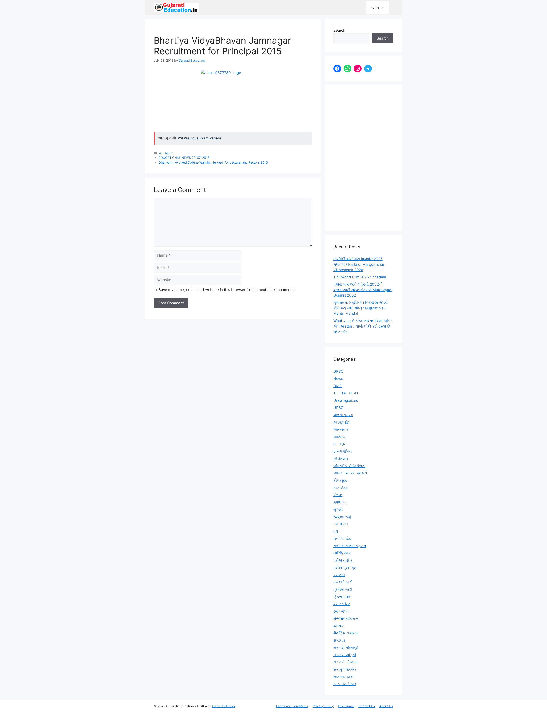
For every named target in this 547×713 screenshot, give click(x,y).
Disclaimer (346, 706)
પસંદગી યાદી (343, 582)
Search (339, 30)
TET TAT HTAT (346, 393)
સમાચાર (339, 640)
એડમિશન (340, 458)
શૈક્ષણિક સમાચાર (346, 633)
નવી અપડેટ (166, 153)
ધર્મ (335, 531)
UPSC (338, 408)
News (338, 378)
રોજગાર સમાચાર (345, 618)
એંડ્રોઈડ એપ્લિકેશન (349, 466)
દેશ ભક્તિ (340, 524)
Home (374, 7)
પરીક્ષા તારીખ (342, 560)
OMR (337, 386)
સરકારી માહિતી (344, 655)
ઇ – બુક (339, 444)
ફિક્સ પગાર (342, 597)
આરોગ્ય (339, 437)
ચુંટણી (338, 509)
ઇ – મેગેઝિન (342, 451)
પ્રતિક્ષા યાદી (342, 589)
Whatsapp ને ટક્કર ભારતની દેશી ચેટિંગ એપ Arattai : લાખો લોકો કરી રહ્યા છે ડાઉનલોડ (363, 326)
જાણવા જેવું (342, 517)
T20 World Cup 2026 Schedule (359, 277)
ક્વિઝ (337, 495)
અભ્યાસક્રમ (343, 415)
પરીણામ (339, 575)
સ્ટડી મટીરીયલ (344, 684)
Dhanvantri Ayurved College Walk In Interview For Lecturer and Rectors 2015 (213, 162)
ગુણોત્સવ (340, 502)
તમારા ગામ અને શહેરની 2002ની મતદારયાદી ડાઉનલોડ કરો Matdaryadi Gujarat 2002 (362, 289)
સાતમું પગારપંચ (344, 669)
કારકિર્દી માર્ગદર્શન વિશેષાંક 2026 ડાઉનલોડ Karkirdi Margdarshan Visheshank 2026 (359, 264)
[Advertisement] (363, 158)
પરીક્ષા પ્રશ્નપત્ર (344, 567)
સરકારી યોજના (345, 662)
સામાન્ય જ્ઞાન (343, 677)
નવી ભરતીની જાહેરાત (349, 546)
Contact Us (366, 706)
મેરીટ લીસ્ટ (341, 604)
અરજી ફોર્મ (341, 422)
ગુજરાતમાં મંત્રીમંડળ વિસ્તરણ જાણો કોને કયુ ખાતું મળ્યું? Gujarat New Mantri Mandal (360, 308)
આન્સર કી (341, 429)
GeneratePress (223, 706)
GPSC (338, 371)
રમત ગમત (341, 611)
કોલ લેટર (340, 488)
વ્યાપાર (338, 626)
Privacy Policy (323, 706)
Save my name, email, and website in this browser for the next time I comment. (227, 290)
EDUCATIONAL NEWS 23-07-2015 (184, 157)
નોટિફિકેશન (342, 553)
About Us (386, 706)
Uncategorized (346, 400)
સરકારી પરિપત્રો (345, 647)
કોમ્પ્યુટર (340, 480)
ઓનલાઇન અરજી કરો (350, 473)
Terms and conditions (292, 706)
